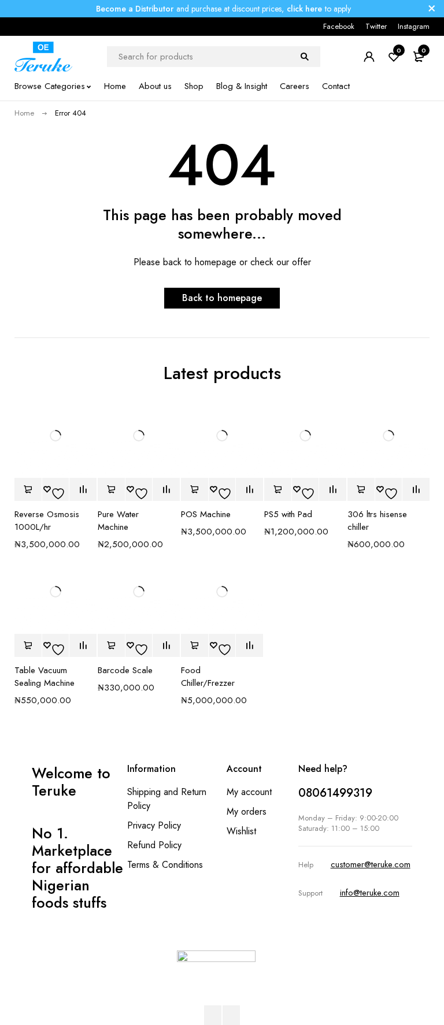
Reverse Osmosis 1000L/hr (46, 520)
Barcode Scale (125, 670)
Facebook (338, 26)
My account (249, 792)
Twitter (376, 26)
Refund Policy (154, 845)
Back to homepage (222, 297)
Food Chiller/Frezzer (208, 676)
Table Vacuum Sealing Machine (44, 676)
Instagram (414, 26)
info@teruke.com (369, 892)
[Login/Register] (369, 57)
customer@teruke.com (370, 864)
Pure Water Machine (118, 520)
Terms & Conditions (165, 864)
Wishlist (241, 831)
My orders (247, 811)
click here (304, 8)
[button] (28, 489)
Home (24, 112)
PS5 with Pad (288, 514)
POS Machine (206, 514)
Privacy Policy (154, 825)
